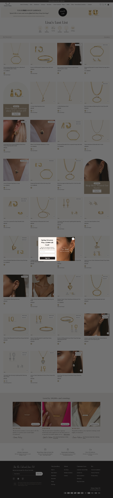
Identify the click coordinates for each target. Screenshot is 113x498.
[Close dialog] (73, 239)
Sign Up (47, 258)
